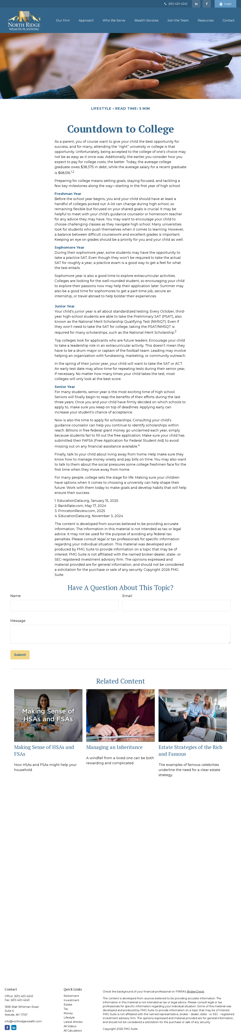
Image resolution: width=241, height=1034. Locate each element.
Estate (68, 1004)
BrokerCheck (195, 991)
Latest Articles (73, 1022)
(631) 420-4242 (177, 3)
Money (68, 1013)
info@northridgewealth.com (23, 1021)
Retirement (71, 996)
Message (17, 621)
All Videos (70, 1026)
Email (127, 596)
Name (15, 596)
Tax (66, 1009)
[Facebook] (206, 4)
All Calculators (73, 1030)
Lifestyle (69, 1017)
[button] (62, 20)
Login (228, 3)
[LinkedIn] (196, 4)
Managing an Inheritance (114, 747)
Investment (71, 1000)
